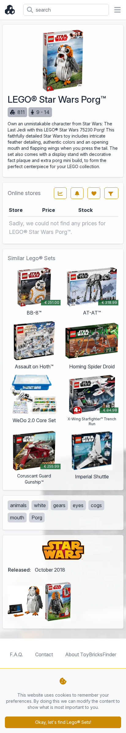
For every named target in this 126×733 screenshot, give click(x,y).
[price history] (60, 193)
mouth (17, 517)
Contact (44, 654)
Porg (36, 517)
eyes (78, 505)
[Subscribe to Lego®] (77, 193)
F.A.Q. (16, 654)
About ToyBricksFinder (90, 654)
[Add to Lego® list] (93, 193)
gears (59, 505)
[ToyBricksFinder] (11, 10)
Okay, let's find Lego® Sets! (63, 722)
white (40, 505)
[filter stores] (111, 193)
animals (18, 505)
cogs (96, 505)
